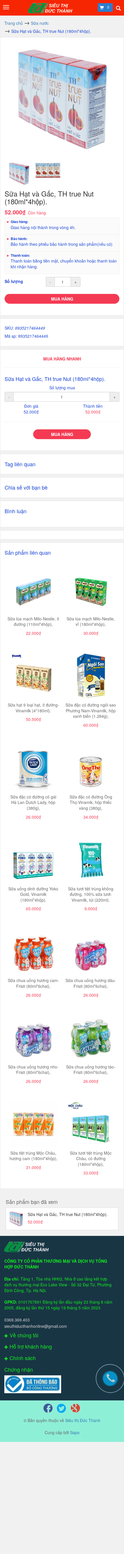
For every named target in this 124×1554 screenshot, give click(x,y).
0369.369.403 (17, 1320)
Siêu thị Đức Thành (82, 1420)
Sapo (75, 1432)
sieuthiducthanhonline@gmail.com (35, 1326)
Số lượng (14, 281)
